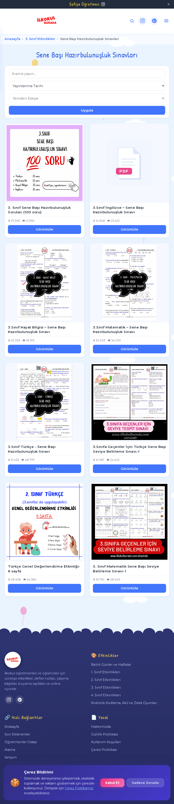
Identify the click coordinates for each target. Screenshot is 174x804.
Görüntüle (44, 229)
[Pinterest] (154, 21)
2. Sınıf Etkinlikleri (106, 680)
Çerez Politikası (104, 750)
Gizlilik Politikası (104, 734)
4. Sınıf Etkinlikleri (106, 695)
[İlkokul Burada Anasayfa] (46, 20)
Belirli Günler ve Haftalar (111, 665)
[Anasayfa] (13, 660)
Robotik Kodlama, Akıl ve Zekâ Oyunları (124, 703)
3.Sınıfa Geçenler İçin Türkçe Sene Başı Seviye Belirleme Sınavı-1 (129, 449)
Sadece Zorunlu (145, 783)
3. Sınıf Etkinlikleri (40, 39)
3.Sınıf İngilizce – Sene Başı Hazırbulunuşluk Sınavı (118, 209)
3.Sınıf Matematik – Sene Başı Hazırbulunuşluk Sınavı (120, 329)
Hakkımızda (101, 727)
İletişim (11, 757)
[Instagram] (142, 21)
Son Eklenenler (17, 734)
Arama (10, 750)
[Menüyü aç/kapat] (166, 20)
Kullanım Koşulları (106, 742)
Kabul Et (112, 783)
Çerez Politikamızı (79, 788)
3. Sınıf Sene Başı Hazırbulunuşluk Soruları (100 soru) (39, 209)
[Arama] (132, 20)
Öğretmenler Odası (21, 742)
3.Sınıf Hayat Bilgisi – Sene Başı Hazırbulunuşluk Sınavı (37, 329)
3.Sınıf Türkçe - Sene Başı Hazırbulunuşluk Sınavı (32, 449)
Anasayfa (12, 39)
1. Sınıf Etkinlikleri (105, 672)
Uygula (87, 110)
